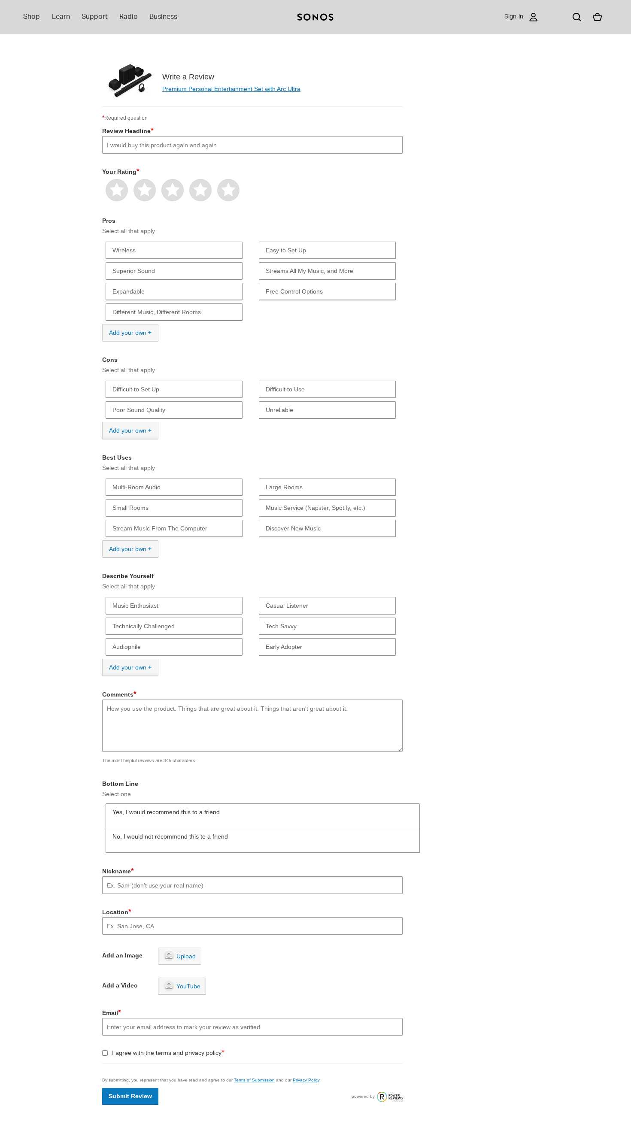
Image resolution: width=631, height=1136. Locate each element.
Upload (186, 956)
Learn (61, 16)
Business (163, 16)
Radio (128, 16)
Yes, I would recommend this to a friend (166, 812)
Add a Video (120, 985)
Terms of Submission (254, 1080)
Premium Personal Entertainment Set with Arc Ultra (231, 88)
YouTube (188, 986)
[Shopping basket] (597, 17)
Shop (31, 16)
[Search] (577, 17)
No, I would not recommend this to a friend (170, 836)
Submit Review (130, 1096)
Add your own (127, 332)
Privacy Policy (306, 1080)
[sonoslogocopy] (315, 17)
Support (95, 16)
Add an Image (122, 955)
